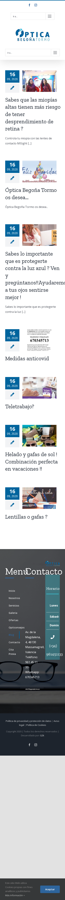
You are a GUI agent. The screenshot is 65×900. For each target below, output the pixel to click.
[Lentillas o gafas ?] (39, 498)
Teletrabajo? (19, 406)
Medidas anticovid (27, 358)
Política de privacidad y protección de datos (29, 721)
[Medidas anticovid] (39, 340)
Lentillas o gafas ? (26, 516)
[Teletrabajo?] (39, 388)
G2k (42, 735)
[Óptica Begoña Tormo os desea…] (39, 171)
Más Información (14, 895)
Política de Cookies (36, 725)
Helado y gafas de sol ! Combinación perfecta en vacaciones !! (31, 461)
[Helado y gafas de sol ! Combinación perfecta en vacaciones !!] (39, 435)
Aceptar (50, 889)
